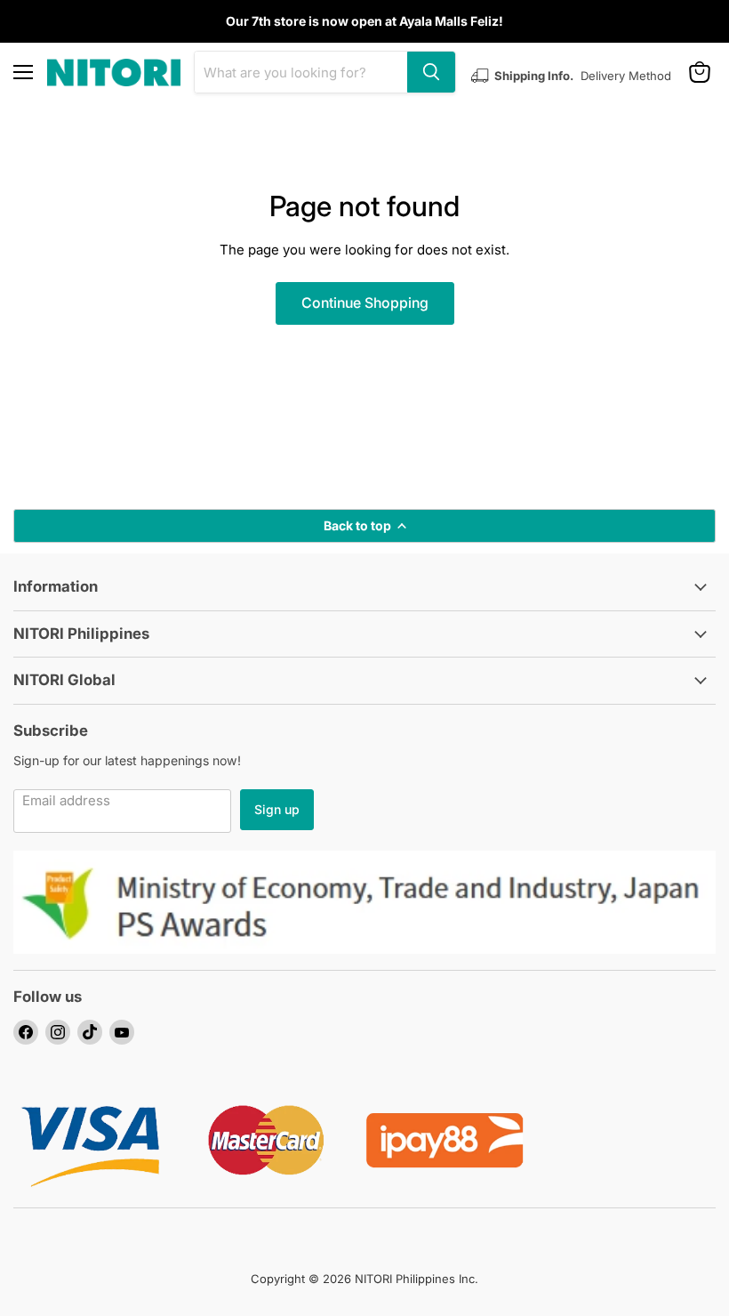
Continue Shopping (365, 303)
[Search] (431, 72)
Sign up (277, 809)
